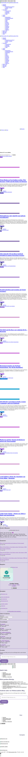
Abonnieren (4, 661)
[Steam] (6, 129)
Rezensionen (2, 307)
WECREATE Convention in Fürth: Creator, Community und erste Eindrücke (13, 402)
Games (1, 490)
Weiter (7, 525)
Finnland (6, 22)
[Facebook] (10, 78)
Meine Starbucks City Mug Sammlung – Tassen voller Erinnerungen (15, 683)
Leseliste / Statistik (8, 7)
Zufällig (14, 586)
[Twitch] (10, 128)
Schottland (7, 26)
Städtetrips (7, 29)
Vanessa (1, 552)
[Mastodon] (22, 128)
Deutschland (7, 19)
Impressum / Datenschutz (7, 676)
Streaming (2, 267)
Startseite (4, 4)
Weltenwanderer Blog (12, 752)
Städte (6, 14)
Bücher (6, 8)
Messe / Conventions (4, 378)
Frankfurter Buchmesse (5, 632)
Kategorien (2, 615)
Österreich (7, 24)
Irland (6, 20)
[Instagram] (10, 88)
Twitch (4, 15)
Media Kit (4, 32)
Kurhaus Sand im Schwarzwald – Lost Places (11, 682)
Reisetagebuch (7, 17)
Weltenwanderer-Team (7, 673)
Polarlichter (7, 12)
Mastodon (2, 704)
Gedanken (2, 193)
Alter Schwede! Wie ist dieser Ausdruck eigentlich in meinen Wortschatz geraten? (12, 254)
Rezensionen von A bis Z (9, 6)
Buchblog (4, 5)
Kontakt (4, 675)
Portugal (6, 25)
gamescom (3, 624)
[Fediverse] (2, 129)
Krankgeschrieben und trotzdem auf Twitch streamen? (14, 543)
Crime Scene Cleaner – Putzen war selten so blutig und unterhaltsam (13, 514)
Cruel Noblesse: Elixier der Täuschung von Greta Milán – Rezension (12, 477)
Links (4, 33)
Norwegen (7, 23)
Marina (1, 547)
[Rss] (10, 108)
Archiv (1, 618)
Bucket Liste (5, 30)
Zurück (9, 584)
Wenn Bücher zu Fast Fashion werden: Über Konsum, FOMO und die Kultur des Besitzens (13, 180)
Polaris (2, 628)
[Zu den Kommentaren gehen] (10, 167)
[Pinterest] (10, 98)
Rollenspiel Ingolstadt (7, 674)
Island (6, 21)
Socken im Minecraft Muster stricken (9, 681)
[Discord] (10, 118)
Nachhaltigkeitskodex (9, 18)
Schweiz (6, 28)
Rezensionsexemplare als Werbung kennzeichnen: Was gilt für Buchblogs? (11, 366)
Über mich (5, 31)
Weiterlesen (2, 188)
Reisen (4, 16)
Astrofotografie (8, 10)
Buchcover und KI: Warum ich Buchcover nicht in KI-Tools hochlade (12, 440)
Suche (14, 154)
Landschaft (7, 11)
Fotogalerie (5, 9)
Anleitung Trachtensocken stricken (9, 686)
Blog (1, 231)
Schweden (7, 27)
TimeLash (3, 636)
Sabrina (1, 543)
